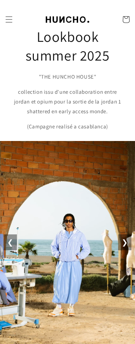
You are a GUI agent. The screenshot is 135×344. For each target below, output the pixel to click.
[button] (9, 19)
